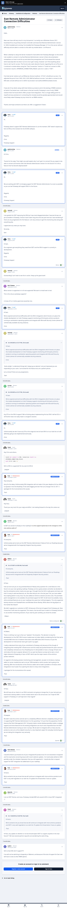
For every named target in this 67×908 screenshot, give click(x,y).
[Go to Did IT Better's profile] (5, 286)
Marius (57, 265)
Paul (9, 476)
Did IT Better (11, 285)
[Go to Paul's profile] (5, 476)
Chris (9, 114)
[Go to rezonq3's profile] (5, 211)
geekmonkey (11, 27)
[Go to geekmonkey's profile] (5, 27)
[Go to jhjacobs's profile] (5, 792)
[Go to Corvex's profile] (5, 386)
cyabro (9, 846)
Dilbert (9, 559)
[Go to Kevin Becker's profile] (5, 750)
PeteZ (9, 809)
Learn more (3, 3)
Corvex (10, 385)
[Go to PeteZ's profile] (5, 810)
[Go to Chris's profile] (5, 115)
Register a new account (18, 869)
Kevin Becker (11, 749)
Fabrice (51, 621)
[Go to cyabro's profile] (5, 846)
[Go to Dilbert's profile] (5, 559)
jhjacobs (57, 621)
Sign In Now (48, 869)
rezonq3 (10, 210)
